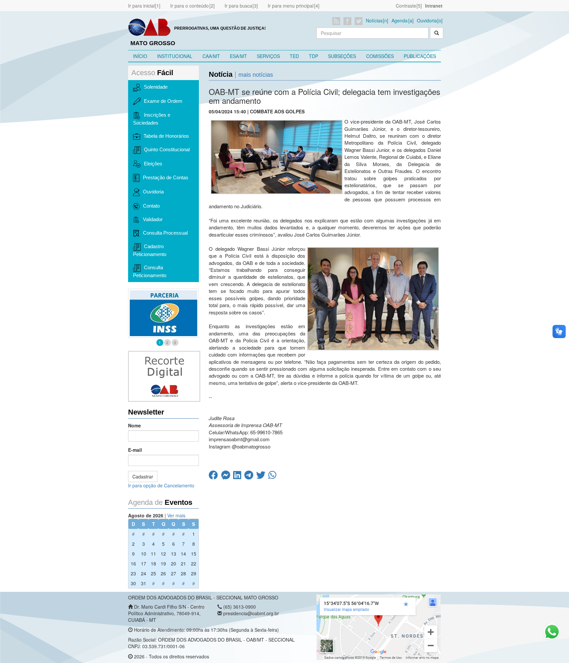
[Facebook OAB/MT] (348, 21)
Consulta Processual (165, 233)
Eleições (153, 163)
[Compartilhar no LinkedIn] (238, 476)
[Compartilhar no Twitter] (262, 476)
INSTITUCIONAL (174, 56)
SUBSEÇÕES (342, 56)
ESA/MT (238, 56)
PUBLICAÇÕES (420, 56)
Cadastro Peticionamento (149, 250)
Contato (151, 206)
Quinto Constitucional (167, 149)
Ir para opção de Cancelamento (161, 485)
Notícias (374, 20)
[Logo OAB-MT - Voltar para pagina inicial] (149, 26)
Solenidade (156, 87)
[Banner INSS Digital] (163, 313)
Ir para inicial (141, 5)
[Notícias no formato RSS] (337, 21)
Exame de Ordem (163, 101)
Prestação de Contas (165, 177)
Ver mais (176, 515)
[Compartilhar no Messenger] (227, 476)
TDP (313, 56)
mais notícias (255, 75)
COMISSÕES (380, 56)
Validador (153, 219)
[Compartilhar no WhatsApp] (273, 476)
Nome (134, 425)
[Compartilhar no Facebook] (215, 476)
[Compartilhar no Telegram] (250, 476)
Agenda (400, 20)
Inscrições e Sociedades (151, 119)
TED (294, 56)
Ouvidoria (427, 20)
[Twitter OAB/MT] (360, 21)
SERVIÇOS (268, 56)
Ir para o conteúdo (189, 5)
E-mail (135, 450)
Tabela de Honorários (166, 136)
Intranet (434, 5)
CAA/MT (211, 56)
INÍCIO (140, 56)
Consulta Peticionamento (149, 271)
